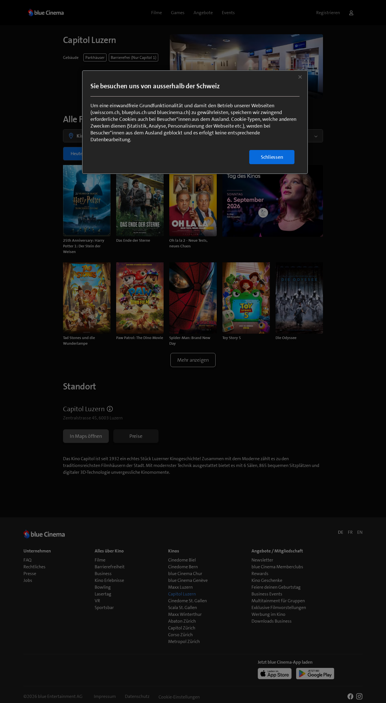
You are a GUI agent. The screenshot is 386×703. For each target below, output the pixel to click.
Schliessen (272, 157)
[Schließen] (300, 77)
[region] (195, 122)
